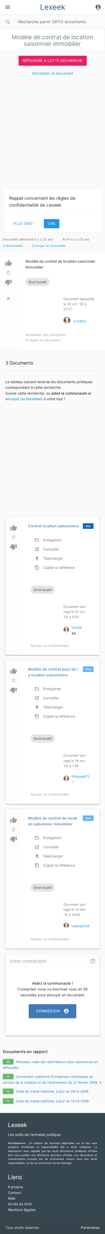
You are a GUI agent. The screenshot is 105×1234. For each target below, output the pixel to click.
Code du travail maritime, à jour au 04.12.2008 (52, 1091)
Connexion (52, 1011)
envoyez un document (24, 399)
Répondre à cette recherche (53, 60)
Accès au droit (20, 1204)
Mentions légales (22, 1210)
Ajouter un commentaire (50, 645)
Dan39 (77, 627)
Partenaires (90, 1227)
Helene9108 (80, 926)
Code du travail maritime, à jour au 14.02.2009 (52, 1101)
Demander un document (52, 73)
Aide (11, 1198)
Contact (14, 1192)
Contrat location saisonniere (53, 526)
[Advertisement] (52, 134)
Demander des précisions (45, 335)
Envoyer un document (49, 246)
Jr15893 (79, 321)
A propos (15, 1187)
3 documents (13, 246)
